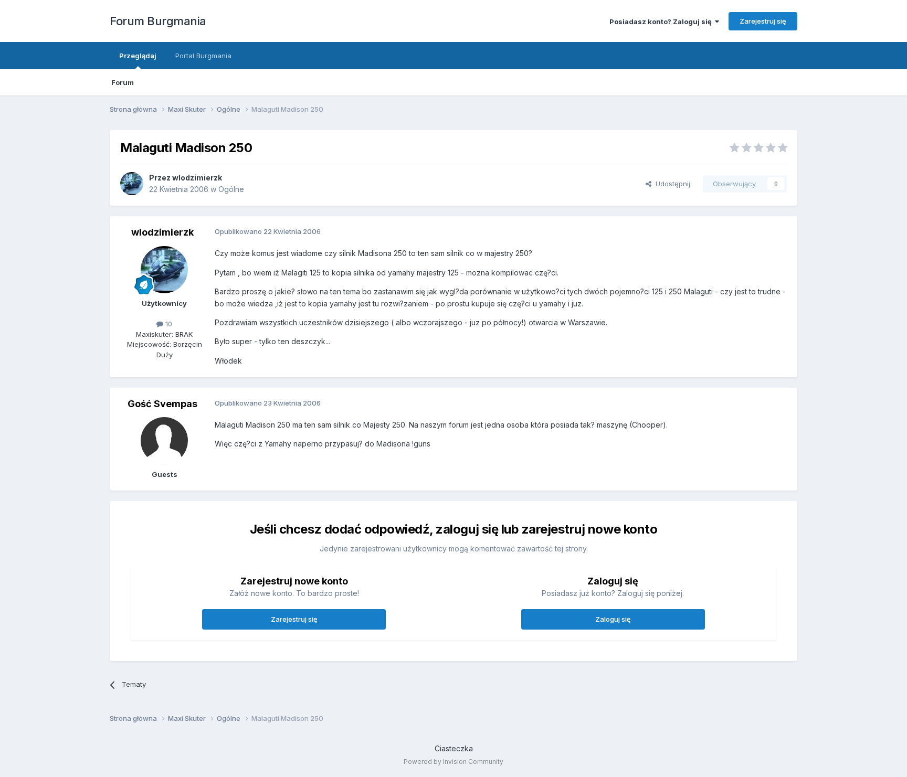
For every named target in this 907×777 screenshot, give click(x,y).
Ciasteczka (454, 748)
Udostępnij (670, 183)
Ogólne (231, 189)
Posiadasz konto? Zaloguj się (662, 21)
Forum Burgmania (158, 21)
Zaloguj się (613, 619)
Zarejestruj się (763, 21)
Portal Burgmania (203, 55)
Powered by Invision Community (453, 761)
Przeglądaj (137, 55)
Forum (122, 82)
